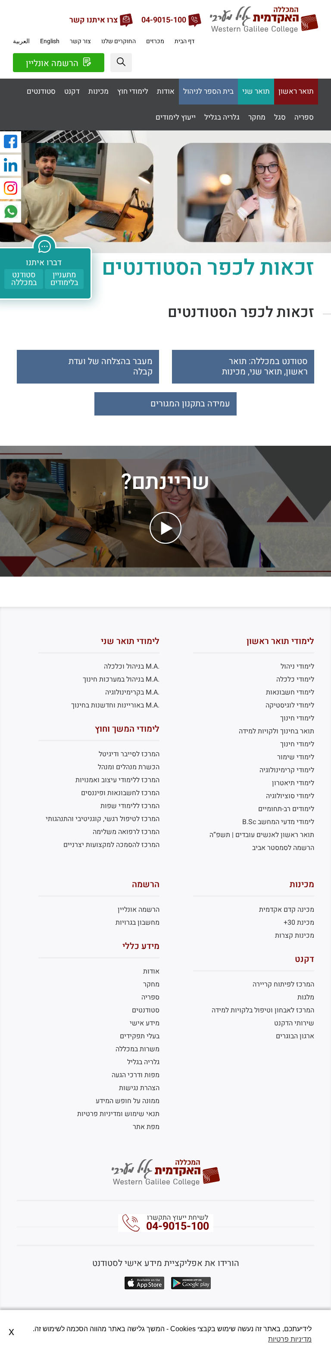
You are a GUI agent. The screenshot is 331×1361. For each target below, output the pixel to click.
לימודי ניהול (297, 666)
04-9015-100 (177, 1226)
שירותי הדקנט (294, 1023)
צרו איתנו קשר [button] (93, 20)
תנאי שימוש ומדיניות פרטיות (118, 1114)
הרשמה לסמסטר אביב (283, 848)
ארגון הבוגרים (295, 1036)
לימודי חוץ (132, 91)
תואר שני (256, 91)
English (49, 41)
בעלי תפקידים (139, 1036)
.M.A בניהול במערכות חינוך (121, 679)
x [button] (11, 1331)
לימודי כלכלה (295, 679)
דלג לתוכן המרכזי (165, 6)
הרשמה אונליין (53, 63)
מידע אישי (144, 1023)
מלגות (305, 997)
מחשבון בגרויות (137, 922)
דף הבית (184, 41)
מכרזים (155, 41)
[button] (121, 62)
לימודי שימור (295, 757)
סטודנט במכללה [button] (24, 279)
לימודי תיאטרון (293, 783)
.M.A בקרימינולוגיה (132, 692)
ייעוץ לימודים (176, 117)
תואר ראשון (296, 91)
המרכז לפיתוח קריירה (283, 984)
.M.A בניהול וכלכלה (131, 666)
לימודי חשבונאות (290, 692)
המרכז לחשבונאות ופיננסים (120, 793)
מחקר (256, 117)
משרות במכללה (137, 1049)
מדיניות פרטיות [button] (290, 1339)
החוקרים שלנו (118, 41)
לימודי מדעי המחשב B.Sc (278, 822)
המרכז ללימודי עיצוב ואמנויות (117, 780)
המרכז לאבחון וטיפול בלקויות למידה (263, 1010)
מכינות (98, 91)
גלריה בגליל (222, 117)
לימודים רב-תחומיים (286, 809)
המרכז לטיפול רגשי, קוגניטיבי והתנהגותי (102, 819)
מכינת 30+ (299, 922)
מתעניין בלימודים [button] (64, 279)
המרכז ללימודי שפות (129, 806)
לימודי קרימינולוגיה (286, 770)
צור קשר (80, 41)
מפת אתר (146, 1127)
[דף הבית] (264, 30)
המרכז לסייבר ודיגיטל (129, 754)
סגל (280, 117)
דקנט (72, 91)
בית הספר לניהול (208, 91)
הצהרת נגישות (139, 1088)
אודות (166, 91)
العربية (21, 41)
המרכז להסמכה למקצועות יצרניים (111, 845)
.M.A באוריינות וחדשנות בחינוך (115, 705)
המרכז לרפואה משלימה (126, 832)
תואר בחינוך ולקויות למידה (276, 731)
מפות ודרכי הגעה (135, 1075)
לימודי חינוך (297, 718)
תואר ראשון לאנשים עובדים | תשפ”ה (261, 835)
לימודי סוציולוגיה (290, 796)
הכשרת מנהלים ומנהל (128, 767)
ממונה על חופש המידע (127, 1101)
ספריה (304, 117)
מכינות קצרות (294, 935)
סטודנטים (41, 91)
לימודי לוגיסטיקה (289, 705)
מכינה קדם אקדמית (286, 909)
